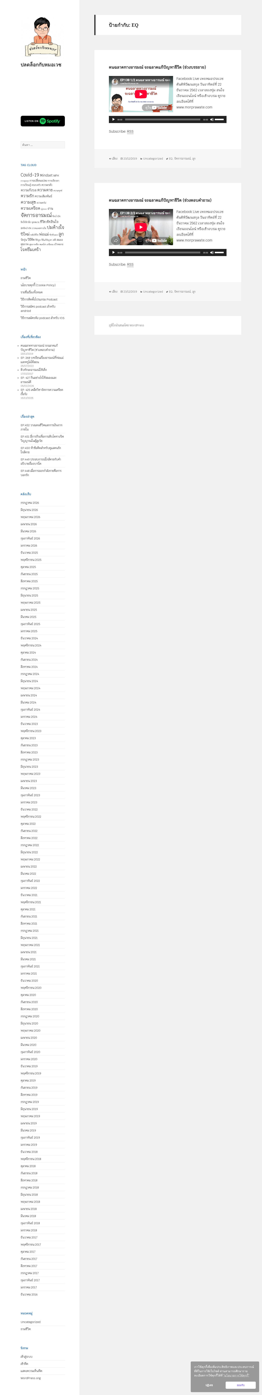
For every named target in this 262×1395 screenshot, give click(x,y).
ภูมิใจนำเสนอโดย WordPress (126, 325)
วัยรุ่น (24, 240)
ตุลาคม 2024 (28, 652)
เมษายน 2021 (29, 952)
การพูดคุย (25, 181)
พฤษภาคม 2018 (30, 1202)
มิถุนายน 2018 (29, 1195)
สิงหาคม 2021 (29, 923)
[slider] (220, 119)
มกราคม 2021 (29, 973)
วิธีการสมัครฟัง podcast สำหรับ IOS (43, 318)
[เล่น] (113, 119)
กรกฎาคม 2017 (30, 1273)
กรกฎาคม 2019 (30, 1102)
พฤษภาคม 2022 (30, 859)
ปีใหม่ (25, 234)
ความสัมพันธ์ (43, 196)
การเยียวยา (53, 180)
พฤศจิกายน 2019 (31, 1073)
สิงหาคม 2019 (29, 1095)
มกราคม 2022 (29, 888)
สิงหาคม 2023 (29, 752)
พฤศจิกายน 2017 (31, 1244)
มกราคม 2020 (29, 1059)
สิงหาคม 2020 (29, 1009)
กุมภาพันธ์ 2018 (30, 1223)
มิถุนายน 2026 (29, 510)
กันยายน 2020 (29, 1002)
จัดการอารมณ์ (36, 215)
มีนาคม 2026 (28, 531)
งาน (50, 208)
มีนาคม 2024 (28, 702)
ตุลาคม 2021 (28, 909)
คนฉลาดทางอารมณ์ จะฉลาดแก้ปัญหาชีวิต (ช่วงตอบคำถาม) (160, 200)
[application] (168, 119)
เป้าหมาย (58, 244)
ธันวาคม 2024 (29, 638)
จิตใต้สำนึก (26, 222)
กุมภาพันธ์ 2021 (30, 966)
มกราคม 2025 (29, 631)
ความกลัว (47, 185)
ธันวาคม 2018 (29, 1152)
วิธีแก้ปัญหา (46, 240)
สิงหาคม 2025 (29, 581)
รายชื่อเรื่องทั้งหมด (32, 292)
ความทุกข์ (57, 190)
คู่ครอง (44, 209)
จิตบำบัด (56, 216)
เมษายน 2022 (29, 866)
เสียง (114, 158)
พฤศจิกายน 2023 (31, 731)
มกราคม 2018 (29, 1230)
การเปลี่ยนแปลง (38, 180)
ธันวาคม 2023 (29, 724)
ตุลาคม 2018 (28, 1166)
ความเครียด (30, 208)
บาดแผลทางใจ (39, 228)
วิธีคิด (31, 240)
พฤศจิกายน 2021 (31, 902)
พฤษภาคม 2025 (30, 603)
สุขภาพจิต (34, 244)
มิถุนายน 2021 (29, 938)
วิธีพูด (38, 240)
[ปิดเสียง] (212, 119)
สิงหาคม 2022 (29, 838)
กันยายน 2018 (29, 1173)
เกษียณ (50, 244)
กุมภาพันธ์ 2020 (30, 1052)
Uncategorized (30, 1322)
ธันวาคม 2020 (29, 981)
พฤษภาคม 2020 (30, 1030)
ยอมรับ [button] (241, 1385)
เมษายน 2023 (29, 781)
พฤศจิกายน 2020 (31, 988)
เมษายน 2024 (29, 695)
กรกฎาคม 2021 (30, 931)
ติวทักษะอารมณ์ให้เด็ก (34, 370)
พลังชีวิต (34, 234)
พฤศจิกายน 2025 (31, 560)
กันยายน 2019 (29, 1088)
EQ (171, 158)
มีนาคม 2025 (28, 617)
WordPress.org (31, 1378)
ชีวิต (43, 222)
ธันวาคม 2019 (29, 1066)
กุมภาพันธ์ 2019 (30, 1137)
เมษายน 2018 (29, 1209)
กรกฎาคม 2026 (30, 503)
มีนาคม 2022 (28, 874)
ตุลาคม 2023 (28, 738)
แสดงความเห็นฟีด (31, 1371)
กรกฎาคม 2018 (30, 1187)
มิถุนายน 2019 (29, 1109)
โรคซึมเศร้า (31, 249)
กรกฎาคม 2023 (30, 759)
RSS (130, 131)
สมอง (60, 239)
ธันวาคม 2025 (29, 553)
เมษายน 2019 (29, 1123)
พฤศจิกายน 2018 (31, 1159)
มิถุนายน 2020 (29, 1023)
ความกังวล (29, 190)
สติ (54, 239)
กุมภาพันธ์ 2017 (30, 1280)
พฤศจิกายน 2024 (31, 645)
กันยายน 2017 (29, 1259)
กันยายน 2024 (29, 660)
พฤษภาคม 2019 (30, 1116)
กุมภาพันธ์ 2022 (30, 881)
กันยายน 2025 (29, 574)
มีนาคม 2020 (28, 1045)
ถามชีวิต (26, 278)
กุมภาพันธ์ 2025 (30, 624)
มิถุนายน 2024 (29, 681)
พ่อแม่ (44, 234)
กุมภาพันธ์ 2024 (30, 709)
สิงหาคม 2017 (29, 1266)
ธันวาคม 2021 (29, 895)
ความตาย (45, 189)
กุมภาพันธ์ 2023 (30, 795)
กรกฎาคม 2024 (30, 674)
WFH (56, 175)
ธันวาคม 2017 (29, 1237)
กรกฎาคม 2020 (30, 1016)
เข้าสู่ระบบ (26, 1357)
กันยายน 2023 (29, 745)
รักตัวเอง (54, 234)
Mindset (46, 175)
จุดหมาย (35, 222)
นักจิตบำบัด (26, 228)
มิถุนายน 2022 (29, 852)
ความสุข (28, 202)
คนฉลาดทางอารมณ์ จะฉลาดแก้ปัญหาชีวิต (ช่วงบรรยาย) (157, 67)
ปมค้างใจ (55, 227)
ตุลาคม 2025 (28, 567)
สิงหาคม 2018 (29, 1180)
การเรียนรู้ (26, 185)
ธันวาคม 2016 (29, 1294)
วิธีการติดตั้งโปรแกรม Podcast (39, 299)
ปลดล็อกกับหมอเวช (41, 64)
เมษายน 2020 (29, 1038)
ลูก (61, 234)
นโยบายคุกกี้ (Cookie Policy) (38, 285)
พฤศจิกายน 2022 (31, 816)
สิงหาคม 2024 (29, 667)
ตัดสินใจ (52, 222)
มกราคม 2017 (29, 1287)
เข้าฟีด (24, 1364)
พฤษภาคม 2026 (30, 517)
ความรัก (27, 195)
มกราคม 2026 (29, 545)
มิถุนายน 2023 (29, 767)
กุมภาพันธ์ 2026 (30, 538)
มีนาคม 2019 (28, 1130)
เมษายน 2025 (29, 610)
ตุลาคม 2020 (28, 995)
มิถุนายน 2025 (29, 595)
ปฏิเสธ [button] (209, 1385)
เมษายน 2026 (29, 524)
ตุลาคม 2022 (28, 824)
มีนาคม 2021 (28, 959)
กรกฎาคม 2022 (30, 845)
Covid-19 (30, 175)
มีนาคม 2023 (28, 788)
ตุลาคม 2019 (28, 1080)
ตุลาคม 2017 (28, 1252)
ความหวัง (41, 202)
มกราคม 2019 (29, 1145)
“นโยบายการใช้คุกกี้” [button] (236, 1375)
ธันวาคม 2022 (29, 809)
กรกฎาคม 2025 (30, 588)
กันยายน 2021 (29, 916)
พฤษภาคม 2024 (30, 688)
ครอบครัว (36, 185)
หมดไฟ (42, 244)
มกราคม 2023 (29, 802)
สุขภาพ (25, 244)
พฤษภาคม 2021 (30, 945)
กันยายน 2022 (29, 831)
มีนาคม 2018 (28, 1216)
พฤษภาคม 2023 (30, 774)
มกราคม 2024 (29, 717)
